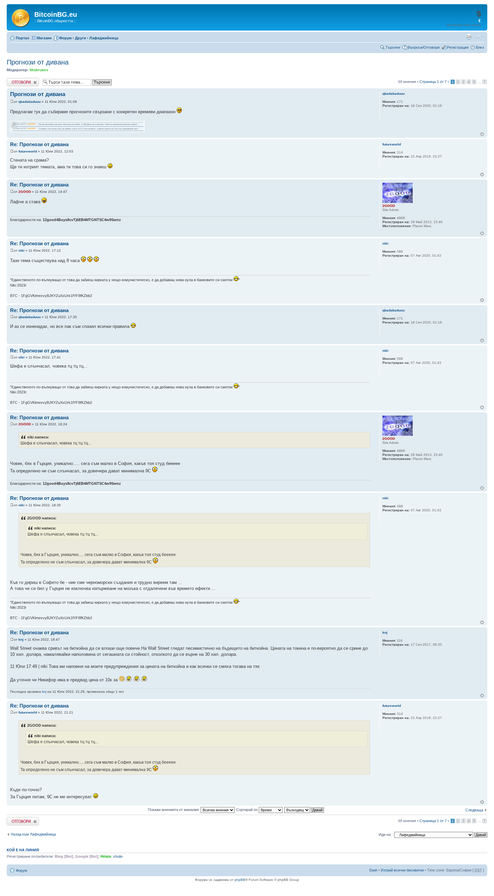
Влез (480, 47)
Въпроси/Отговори (424, 47)
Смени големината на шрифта (479, 37)
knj (21, 639)
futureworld (27, 151)
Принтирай (468, 37)
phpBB (240, 880)
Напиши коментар (22, 80)
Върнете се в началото (482, 134)
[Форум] (21, 17)
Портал (22, 38)
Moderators (39, 70)
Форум (65, 38)
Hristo (105, 856)
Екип (373, 870)
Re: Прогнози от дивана (39, 144)
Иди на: (385, 835)
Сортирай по (247, 810)
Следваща (474, 810)
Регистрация (457, 47)
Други (80, 38)
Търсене (392, 47)
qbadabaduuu (29, 101)
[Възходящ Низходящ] (304, 810)
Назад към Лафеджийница (33, 834)
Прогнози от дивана (38, 62)
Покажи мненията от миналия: (174, 810)
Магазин (44, 38)
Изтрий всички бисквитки (402, 870)
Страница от (433, 82)
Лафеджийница (103, 38)
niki (21, 250)
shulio (118, 856)
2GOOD (24, 192)
